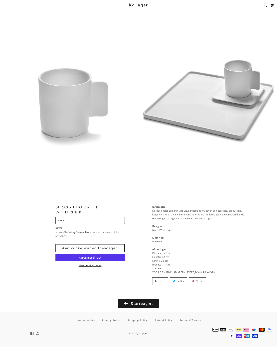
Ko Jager (138, 5)
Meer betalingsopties (90, 265)
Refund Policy (164, 320)
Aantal (61, 220)
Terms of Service (190, 320)
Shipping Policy (137, 320)
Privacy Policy (111, 320)
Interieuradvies (85, 320)
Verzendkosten (84, 232)
